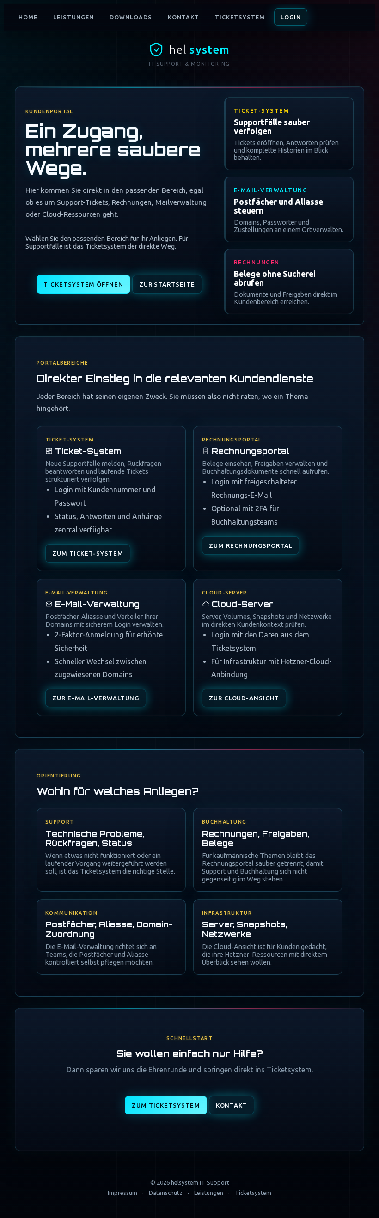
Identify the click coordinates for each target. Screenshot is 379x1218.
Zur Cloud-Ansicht (244, 698)
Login (291, 17)
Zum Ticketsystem (166, 1105)
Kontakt (183, 17)
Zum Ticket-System (87, 553)
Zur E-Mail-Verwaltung (95, 698)
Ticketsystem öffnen (83, 284)
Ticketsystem (240, 17)
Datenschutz (166, 1192)
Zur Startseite (167, 284)
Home (27, 17)
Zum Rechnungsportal (250, 545)
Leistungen (73, 17)
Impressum (122, 1192)
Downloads (131, 17)
